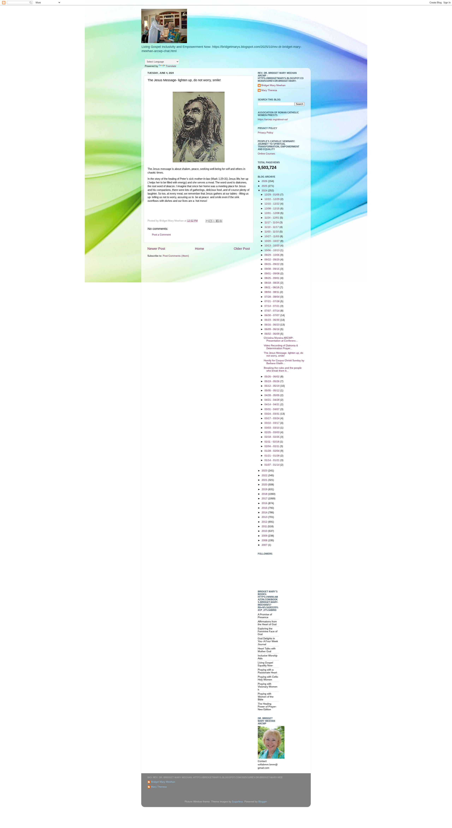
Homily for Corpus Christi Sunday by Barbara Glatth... (284, 362)
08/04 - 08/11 (272, 292)
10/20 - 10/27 (272, 241)
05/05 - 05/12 (272, 390)
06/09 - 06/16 (272, 329)
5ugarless (237, 801)
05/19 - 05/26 (272, 381)
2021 (265, 480)
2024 (265, 190)
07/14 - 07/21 (272, 306)
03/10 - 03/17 (272, 423)
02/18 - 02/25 (272, 437)
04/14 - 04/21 (272, 404)
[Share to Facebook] (217, 221)
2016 (265, 503)
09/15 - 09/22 (272, 264)
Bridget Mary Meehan (273, 85)
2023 (265, 470)
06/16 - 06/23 (272, 324)
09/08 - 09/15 (272, 269)
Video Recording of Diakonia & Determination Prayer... (281, 347)
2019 (265, 489)
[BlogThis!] (210, 221)
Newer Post (156, 248)
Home (199, 248)
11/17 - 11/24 (271, 222)
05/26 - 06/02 (272, 376)
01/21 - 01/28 (272, 455)
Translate (171, 66)
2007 (265, 545)
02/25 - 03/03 (272, 432)
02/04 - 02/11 (272, 446)
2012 (265, 522)
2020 (265, 484)
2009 (265, 535)
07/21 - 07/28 (272, 301)
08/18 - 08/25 (272, 283)
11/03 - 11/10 (271, 231)
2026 (265, 181)
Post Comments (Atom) (176, 256)
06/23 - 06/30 (272, 320)
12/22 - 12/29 (272, 199)
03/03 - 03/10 (272, 427)
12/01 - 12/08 (272, 213)
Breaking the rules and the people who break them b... (283, 369)
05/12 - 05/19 (272, 386)
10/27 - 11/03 (272, 236)
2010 (265, 531)
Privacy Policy (265, 132)
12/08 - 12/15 (272, 208)
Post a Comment (161, 234)
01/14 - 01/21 (272, 460)
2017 (265, 498)
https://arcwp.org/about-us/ (273, 119)
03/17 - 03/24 (272, 418)
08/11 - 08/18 (272, 287)
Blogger (262, 801)
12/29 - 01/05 (272, 194)
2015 (265, 508)
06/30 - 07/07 (272, 315)
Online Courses (266, 153)
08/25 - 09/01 (272, 278)
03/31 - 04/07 (272, 409)
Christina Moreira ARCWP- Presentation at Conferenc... (281, 339)
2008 (265, 540)
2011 (265, 526)
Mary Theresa (269, 90)
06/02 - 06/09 (272, 334)
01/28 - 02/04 (272, 451)
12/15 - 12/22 (272, 203)
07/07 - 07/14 (272, 310)
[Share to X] (214, 221)
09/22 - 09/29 (272, 259)
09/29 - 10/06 (272, 255)
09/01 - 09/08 (272, 273)
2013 (265, 517)
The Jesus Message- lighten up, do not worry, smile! (283, 354)
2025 (265, 186)
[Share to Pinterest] (220, 221)
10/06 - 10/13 (272, 250)
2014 (265, 512)
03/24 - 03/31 (272, 413)
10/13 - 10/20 (272, 245)
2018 (265, 494)
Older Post (242, 248)
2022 (265, 475)
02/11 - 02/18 (272, 441)
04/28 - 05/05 (272, 395)
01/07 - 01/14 (272, 465)
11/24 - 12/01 (272, 217)
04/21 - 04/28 (272, 400)
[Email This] (207, 221)
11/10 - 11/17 (271, 227)
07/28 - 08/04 (272, 296)
